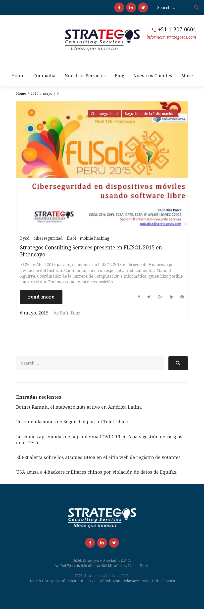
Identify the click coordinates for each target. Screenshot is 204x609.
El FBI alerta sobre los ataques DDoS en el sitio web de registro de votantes (98, 457)
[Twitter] (143, 7)
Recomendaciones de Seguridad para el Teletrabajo (72, 421)
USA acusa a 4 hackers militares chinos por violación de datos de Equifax (96, 472)
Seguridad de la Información (150, 114)
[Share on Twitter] (149, 297)
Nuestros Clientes (152, 75)
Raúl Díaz (70, 312)
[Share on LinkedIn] (171, 297)
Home (17, 75)
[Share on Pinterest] (182, 297)
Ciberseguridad (104, 114)
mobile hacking (94, 238)
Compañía (44, 75)
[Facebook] (119, 7)
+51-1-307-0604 (177, 29)
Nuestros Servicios (85, 75)
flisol (71, 238)
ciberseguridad (48, 238)
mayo (47, 93)
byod (25, 238)
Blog (119, 75)
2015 (35, 93)
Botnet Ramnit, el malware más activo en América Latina (79, 407)
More (187, 75)
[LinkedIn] (131, 7)
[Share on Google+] (160, 297)
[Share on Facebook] (139, 297)
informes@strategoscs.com (171, 37)
